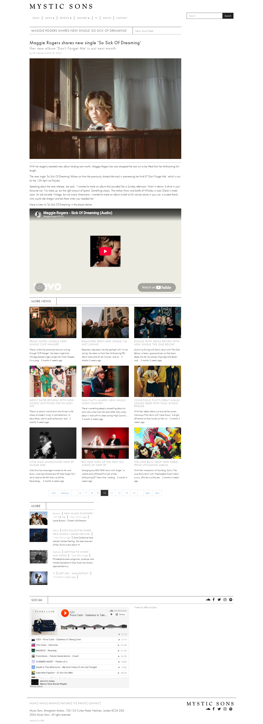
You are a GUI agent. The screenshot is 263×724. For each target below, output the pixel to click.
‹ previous (64, 493)
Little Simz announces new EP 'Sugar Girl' (52, 463)
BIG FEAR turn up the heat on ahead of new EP (103, 463)
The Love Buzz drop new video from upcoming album (156, 463)
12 (119, 493)
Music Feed (147, 30)
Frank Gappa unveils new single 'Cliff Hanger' (48, 343)
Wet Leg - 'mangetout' (74, 573)
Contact (121, 18)
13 (126, 493)
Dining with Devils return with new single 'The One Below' (157, 343)
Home (35, 18)
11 (111, 493)
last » (157, 493)
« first (53, 493)
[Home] (61, 6)
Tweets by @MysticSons (145, 607)
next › (148, 493)
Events (107, 18)
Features (82, 18)
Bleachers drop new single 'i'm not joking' (104, 343)
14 (133, 493)
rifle (42, 720)
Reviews (65, 18)
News (48, 18)
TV (96, 18)
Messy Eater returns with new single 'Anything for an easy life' (52, 403)
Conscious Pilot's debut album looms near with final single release (157, 403)
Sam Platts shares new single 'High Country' (104, 401)
